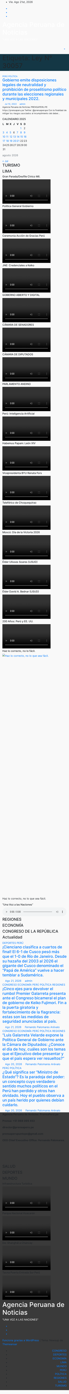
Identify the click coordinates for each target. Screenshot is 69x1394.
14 (18, 136)
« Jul (5, 161)
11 (7, 136)
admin (22, 104)
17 (4, 140)
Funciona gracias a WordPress (21, 1340)
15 (21, 136)
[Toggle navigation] (57, 49)
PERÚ (5, 76)
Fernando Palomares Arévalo (42, 1027)
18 (7, 140)
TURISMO (61, 1385)
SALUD (62, 1381)
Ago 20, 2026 (13, 1064)
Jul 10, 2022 (11, 104)
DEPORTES (9, 942)
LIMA (63, 1362)
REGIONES (58, 984)
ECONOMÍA (25, 984)
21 (18, 140)
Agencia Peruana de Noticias (33, 28)
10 (4, 136)
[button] (62, 49)
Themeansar (9, 1344)
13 (14, 136)
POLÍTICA (12, 76)
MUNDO (62, 1366)
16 (25, 136)
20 (14, 140)
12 (11, 136)
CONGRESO (10, 984)
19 (11, 140)
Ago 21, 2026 (13, 980)
